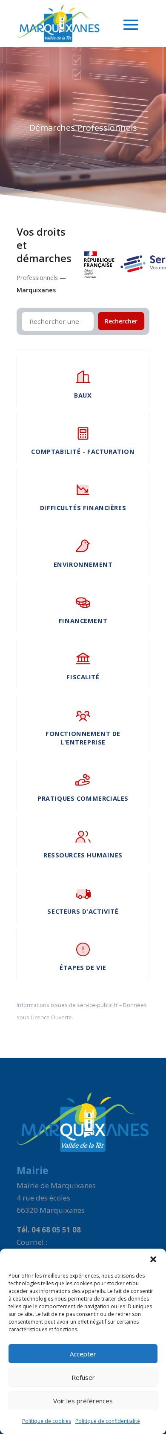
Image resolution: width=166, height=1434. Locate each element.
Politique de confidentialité (107, 1421)
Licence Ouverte (51, 1017)
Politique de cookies (46, 1421)
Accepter (83, 1354)
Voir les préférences (83, 1400)
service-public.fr (97, 1005)
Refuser (83, 1377)
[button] (153, 1259)
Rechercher (121, 321)
